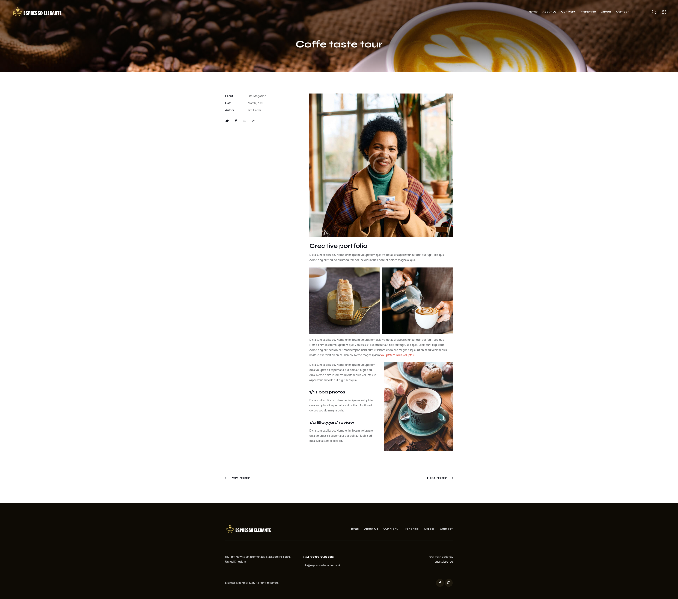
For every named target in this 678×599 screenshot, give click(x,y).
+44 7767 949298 (318, 557)
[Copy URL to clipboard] (253, 121)
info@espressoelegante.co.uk (321, 565)
